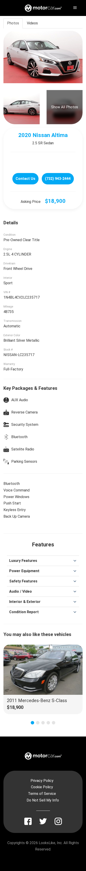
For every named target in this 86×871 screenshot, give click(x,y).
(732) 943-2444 (58, 178)
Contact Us (25, 178)
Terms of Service (42, 793)
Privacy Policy (42, 780)
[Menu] (74, 6)
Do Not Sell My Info (43, 800)
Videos (32, 23)
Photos (13, 23)
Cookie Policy (42, 787)
